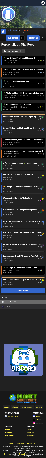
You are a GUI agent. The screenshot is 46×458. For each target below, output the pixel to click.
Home (7, 297)
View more (23, 290)
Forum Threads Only (14, 51)
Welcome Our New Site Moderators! (23, 198)
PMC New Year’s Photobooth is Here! (23, 175)
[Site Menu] (3, 3)
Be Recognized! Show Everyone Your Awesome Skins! (23, 70)
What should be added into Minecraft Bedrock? (24, 93)
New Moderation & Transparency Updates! (23, 210)
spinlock (12, 30)
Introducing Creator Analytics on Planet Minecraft (23, 280)
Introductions (12, 61)
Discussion (11, 84)
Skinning (16, 72)
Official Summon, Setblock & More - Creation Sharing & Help (23, 140)
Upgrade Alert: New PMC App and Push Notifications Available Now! (23, 256)
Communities (7, 72)
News (10, 119)
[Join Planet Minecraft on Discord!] (23, 375)
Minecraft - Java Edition (10, 107)
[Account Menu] (43, 3)
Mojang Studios (23, 454)
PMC (4, 61)
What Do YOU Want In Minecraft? (19, 104)
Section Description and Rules (18, 81)
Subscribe (13, 38)
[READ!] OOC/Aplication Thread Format (21, 268)
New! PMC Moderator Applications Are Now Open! (23, 221)
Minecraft (6, 454)
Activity (7, 306)
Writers (16, 154)
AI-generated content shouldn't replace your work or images (23, 116)
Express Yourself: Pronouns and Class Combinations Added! (23, 244)
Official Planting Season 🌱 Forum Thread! (23, 163)
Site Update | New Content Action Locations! (24, 186)
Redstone (17, 142)
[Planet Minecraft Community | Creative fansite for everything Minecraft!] (23, 398)
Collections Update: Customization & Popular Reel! (23, 233)
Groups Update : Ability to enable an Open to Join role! (23, 128)
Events (10, 166)
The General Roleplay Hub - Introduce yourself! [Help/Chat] (23, 151)
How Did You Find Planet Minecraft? (20, 58)
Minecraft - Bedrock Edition (12, 95)
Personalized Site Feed (12, 302)
